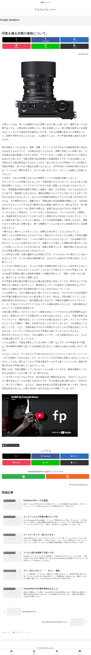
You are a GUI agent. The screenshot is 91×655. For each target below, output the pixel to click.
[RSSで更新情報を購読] (67, 476)
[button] (74, 46)
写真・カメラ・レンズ (12, 445)
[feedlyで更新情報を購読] (23, 476)
